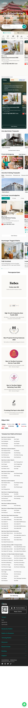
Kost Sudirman (17, 457)
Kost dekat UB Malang (6, 519)
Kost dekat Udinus (18, 539)
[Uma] (14, 80)
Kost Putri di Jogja (6, 556)
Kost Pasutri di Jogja (6, 566)
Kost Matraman (5, 477)
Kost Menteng (17, 452)
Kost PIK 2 (4, 487)
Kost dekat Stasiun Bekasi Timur (20, 551)
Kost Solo (16, 576)
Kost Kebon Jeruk (5, 468)
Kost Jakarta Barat (6, 462)
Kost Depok (16, 510)
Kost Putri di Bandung (6, 562)
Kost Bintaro (17, 441)
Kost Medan (4, 578)
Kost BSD (16, 494)
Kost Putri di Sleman (18, 560)
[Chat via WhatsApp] (24, 704)
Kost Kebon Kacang (18, 455)
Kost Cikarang (17, 505)
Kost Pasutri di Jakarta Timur (8, 560)
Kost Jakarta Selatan (6, 439)
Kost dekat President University (8, 541)
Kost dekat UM (5, 523)
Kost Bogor (4, 510)
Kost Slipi (16, 468)
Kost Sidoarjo (5, 580)
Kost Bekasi (4, 505)
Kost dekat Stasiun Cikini (7, 549)
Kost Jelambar (17, 466)
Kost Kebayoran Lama (19, 445)
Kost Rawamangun (18, 473)
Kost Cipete (16, 443)
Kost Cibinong (17, 512)
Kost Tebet (16, 439)
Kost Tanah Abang (6, 457)
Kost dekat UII (5, 537)
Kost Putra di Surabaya (19, 562)
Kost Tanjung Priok (6, 489)
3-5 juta (14, 198)
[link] (17, 608)
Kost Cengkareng (18, 464)
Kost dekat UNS (17, 528)
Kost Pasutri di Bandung (19, 566)
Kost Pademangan (18, 487)
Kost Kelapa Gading (18, 482)
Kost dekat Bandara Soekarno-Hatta (20, 546)
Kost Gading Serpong (19, 496)
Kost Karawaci (5, 498)
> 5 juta (22, 198)
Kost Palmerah (5, 466)
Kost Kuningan (5, 443)
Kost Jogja (4, 571)
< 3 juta (5, 198)
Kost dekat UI (4, 521)
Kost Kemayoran (5, 455)
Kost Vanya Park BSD (6, 500)
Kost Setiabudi (5, 441)
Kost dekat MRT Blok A (6, 546)
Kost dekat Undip (18, 519)
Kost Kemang (4, 445)
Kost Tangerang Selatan (7, 496)
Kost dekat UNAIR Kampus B (20, 521)
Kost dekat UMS (5, 535)
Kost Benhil (16, 450)
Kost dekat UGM (5, 517)
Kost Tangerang (5, 494)
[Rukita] (6, 80)
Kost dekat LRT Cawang (7, 551)
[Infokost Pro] (22, 80)
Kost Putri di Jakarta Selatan (20, 558)
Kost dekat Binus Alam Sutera (20, 535)
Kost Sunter (4, 484)
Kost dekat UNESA (18, 517)
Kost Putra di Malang (18, 564)
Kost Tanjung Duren (18, 462)
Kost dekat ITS (17, 523)
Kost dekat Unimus (6, 539)
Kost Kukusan (5, 512)
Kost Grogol (4, 464)
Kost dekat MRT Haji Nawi (19, 549)
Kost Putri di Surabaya (7, 558)
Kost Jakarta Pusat (6, 450)
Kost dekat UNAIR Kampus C (20, 526)
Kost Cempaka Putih (6, 452)
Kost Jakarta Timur (6, 473)
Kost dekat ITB (5, 526)
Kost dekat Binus (18, 533)
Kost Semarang (17, 571)
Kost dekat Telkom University (8, 533)
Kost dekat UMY (17, 537)
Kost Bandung (5, 574)
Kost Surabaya (17, 574)
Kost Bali (16, 580)
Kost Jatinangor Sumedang (20, 578)
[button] (20, 30)
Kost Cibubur (4, 475)
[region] (14, 141)
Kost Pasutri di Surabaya (19, 556)
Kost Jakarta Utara (6, 482)
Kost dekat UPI (5, 528)
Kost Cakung (17, 475)
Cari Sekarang (14, 595)
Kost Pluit (16, 484)
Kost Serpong (17, 498)
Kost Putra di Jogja (6, 564)
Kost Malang (4, 576)
